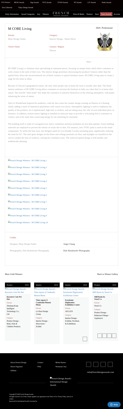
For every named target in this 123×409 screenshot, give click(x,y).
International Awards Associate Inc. (27, 401)
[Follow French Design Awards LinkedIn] (110, 365)
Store (97, 14)
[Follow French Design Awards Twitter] (95, 365)
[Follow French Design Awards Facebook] (88, 365)
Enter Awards (106, 14)
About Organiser (16, 367)
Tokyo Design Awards (25, 7)
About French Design (18, 362)
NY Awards (78, 2)
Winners (46, 14)
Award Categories (28, 14)
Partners (90, 14)
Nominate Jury (61, 367)
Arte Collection (7, 7)
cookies (11, 399)
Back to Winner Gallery (107, 274)
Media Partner (60, 362)
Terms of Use (53, 396)
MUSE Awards (19, 2)
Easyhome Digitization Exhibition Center (72, 302)
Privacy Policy (62, 396)
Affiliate (13, 371)
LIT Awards (92, 2)
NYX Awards (47, 2)
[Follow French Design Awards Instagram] (103, 365)
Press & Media (78, 14)
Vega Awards (34, 2)
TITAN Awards (62, 2)
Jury (38, 14)
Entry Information (12, 14)
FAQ (39, 367)
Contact (40, 362)
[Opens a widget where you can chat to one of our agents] (114, 405)
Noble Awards (107, 2)
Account (117, 14)
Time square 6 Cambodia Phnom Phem (43, 302)
